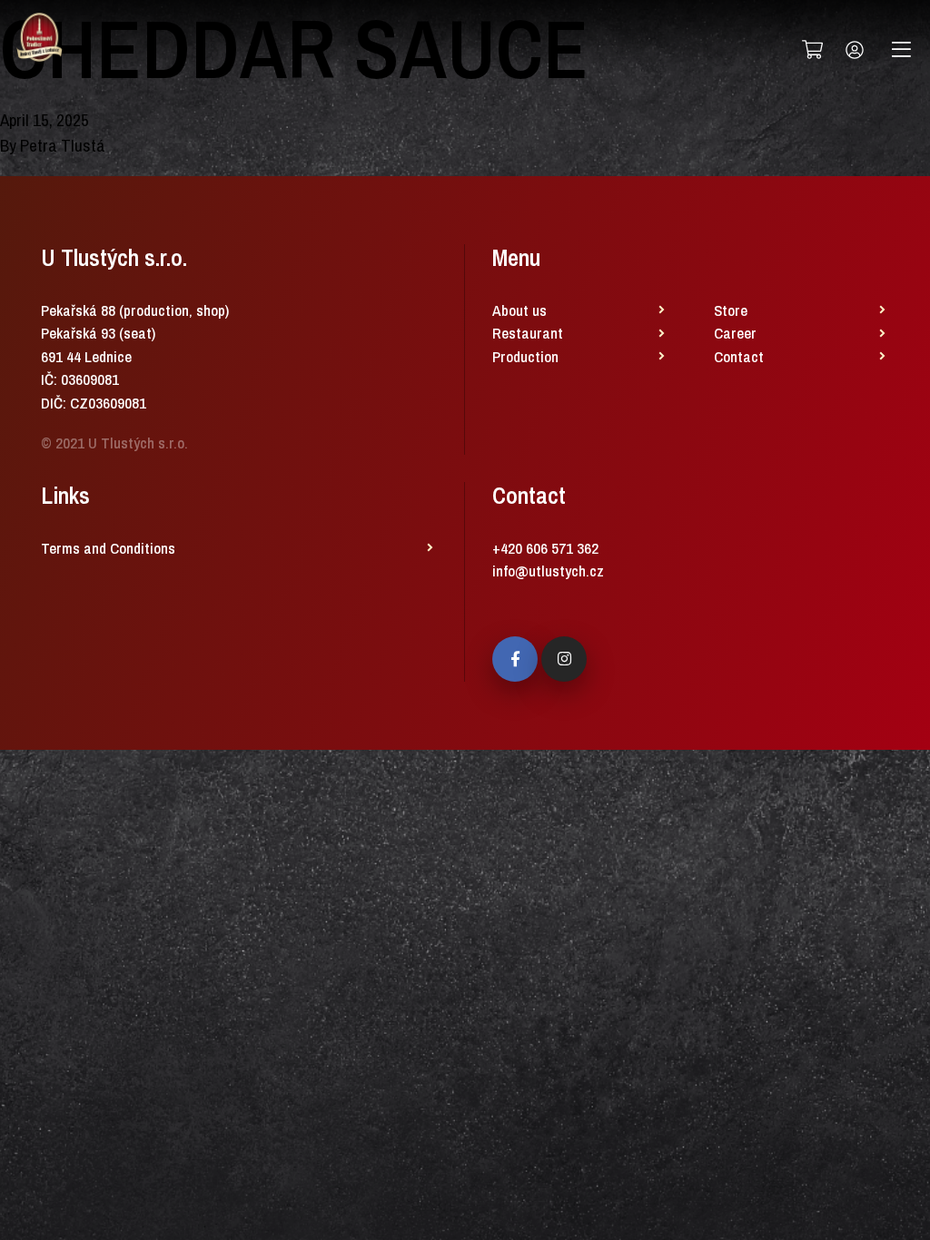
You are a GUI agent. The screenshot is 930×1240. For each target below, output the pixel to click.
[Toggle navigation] (901, 50)
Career (735, 332)
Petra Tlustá (62, 145)
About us (519, 310)
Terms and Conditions (108, 547)
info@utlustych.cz (548, 570)
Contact (739, 356)
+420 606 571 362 (545, 547)
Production (525, 356)
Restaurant (527, 332)
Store (730, 310)
